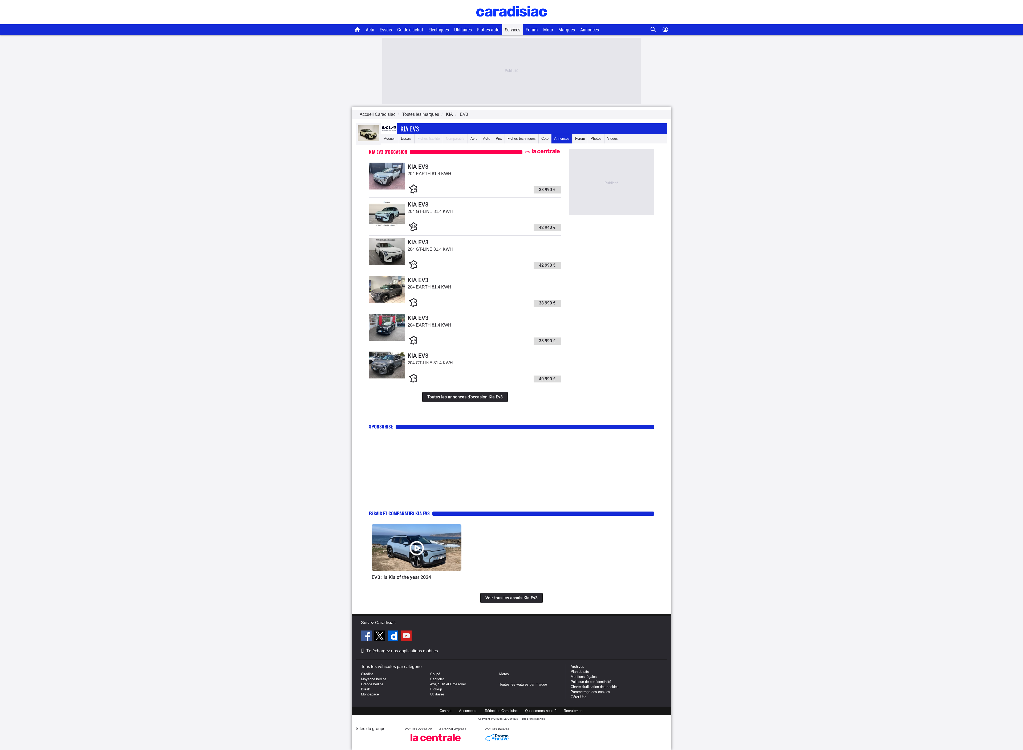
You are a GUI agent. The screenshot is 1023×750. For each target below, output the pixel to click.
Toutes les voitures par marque (523, 684)
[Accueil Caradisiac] (357, 29)
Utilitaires (463, 29)
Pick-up (436, 689)
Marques (566, 29)
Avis (473, 139)
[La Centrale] (435, 743)
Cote (545, 139)
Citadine (367, 674)
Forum (532, 29)
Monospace (370, 694)
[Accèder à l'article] (416, 547)
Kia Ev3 (409, 128)
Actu (370, 29)
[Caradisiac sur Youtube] (406, 637)
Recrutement (573, 711)
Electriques (438, 29)
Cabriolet (437, 679)
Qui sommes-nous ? (540, 711)
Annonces (589, 29)
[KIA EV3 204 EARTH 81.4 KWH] (387, 188)
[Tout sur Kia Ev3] (368, 140)
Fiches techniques (522, 139)
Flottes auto (488, 29)
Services (512, 29)
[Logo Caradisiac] (511, 21)
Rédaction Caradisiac (501, 711)
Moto (548, 29)
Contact (446, 711)
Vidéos (612, 139)
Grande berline (372, 684)
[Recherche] (653, 29)
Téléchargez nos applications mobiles (402, 651)
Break (365, 689)
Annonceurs (468, 711)
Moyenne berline (373, 679)
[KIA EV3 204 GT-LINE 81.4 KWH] (387, 226)
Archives (577, 667)
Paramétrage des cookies (590, 692)
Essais (386, 29)
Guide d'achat (410, 29)
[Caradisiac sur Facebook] (367, 637)
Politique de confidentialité (591, 682)
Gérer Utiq (578, 697)
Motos (504, 674)
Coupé (435, 674)
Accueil (389, 139)
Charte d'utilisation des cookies (595, 687)
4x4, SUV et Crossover (448, 684)
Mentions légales (584, 677)
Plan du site (580, 672)
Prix (499, 139)
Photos (596, 139)
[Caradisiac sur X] (380, 637)
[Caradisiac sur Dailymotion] (394, 637)
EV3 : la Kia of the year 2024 (401, 577)
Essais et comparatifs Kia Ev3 (399, 513)
